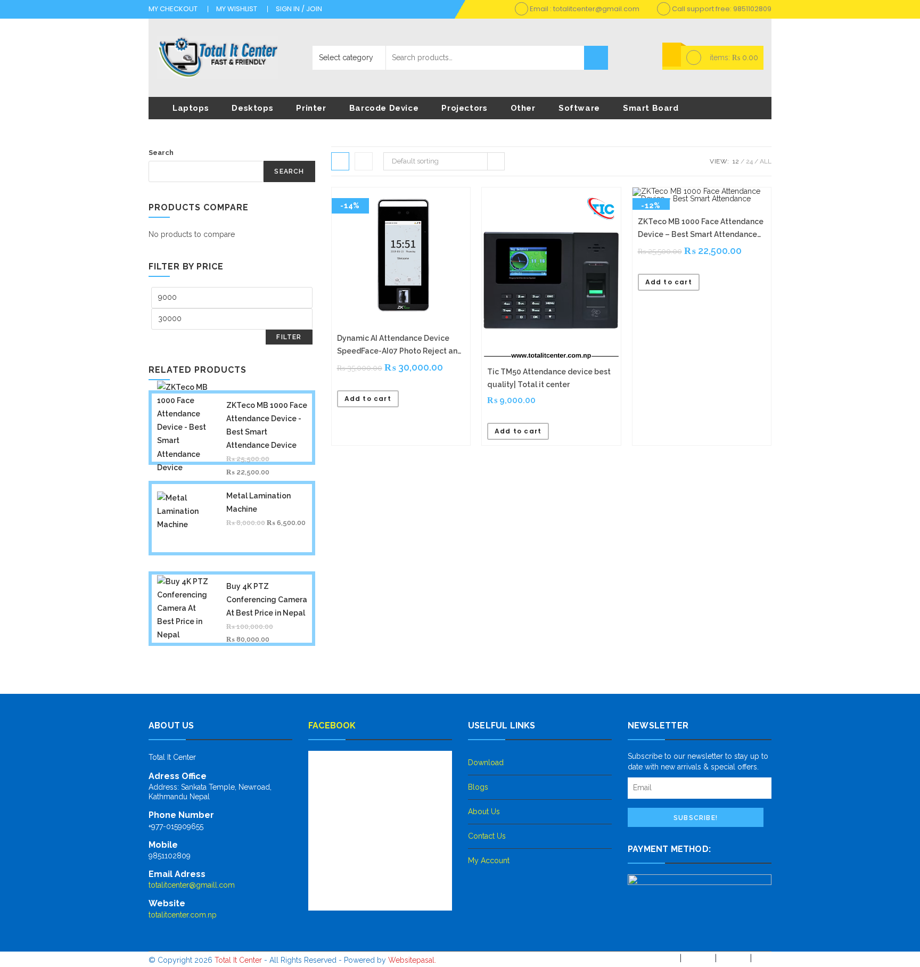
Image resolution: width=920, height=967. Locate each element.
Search (596, 58)
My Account (489, 860)
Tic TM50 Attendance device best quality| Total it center (549, 378)
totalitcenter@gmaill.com (192, 885)
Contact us (487, 836)
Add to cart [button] (367, 398)
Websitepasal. (412, 959)
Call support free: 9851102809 (720, 9)
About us (484, 811)
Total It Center (238, 959)
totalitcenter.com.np (183, 915)
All (765, 161)
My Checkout (173, 9)
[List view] (364, 161)
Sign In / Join (299, 9)
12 (736, 161)
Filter (288, 337)
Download (486, 762)
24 (749, 161)
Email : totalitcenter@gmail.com (583, 9)
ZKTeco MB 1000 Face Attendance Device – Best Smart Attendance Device (700, 229)
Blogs (478, 787)
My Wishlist (236, 9)
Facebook (332, 725)
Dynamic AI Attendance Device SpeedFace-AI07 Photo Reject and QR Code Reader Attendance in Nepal (399, 345)
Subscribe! (695, 818)
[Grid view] (340, 161)
